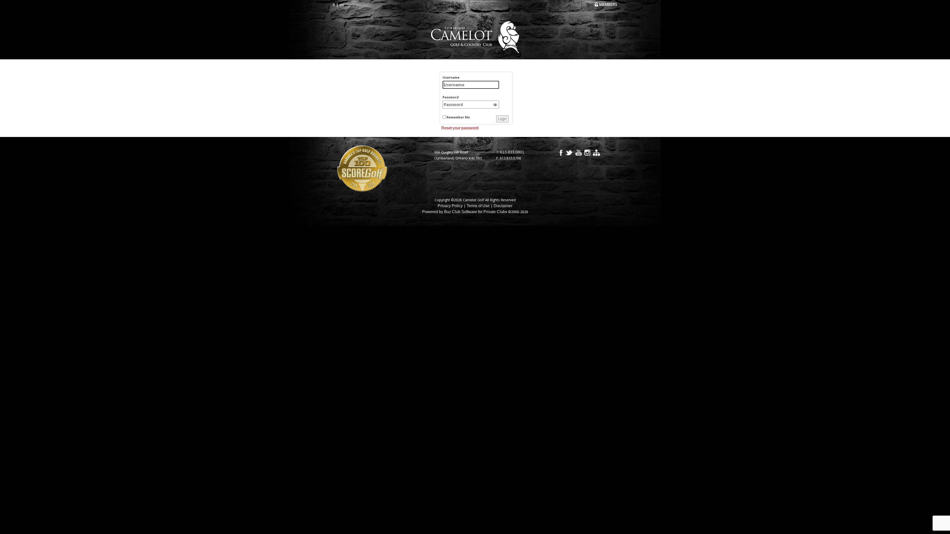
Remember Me (458, 117)
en (341, 5)
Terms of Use (478, 206)
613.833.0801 (512, 152)
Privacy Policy (450, 206)
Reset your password (459, 128)
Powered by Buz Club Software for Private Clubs (464, 212)
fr (334, 5)
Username (451, 77)
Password (451, 97)
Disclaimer (503, 206)
